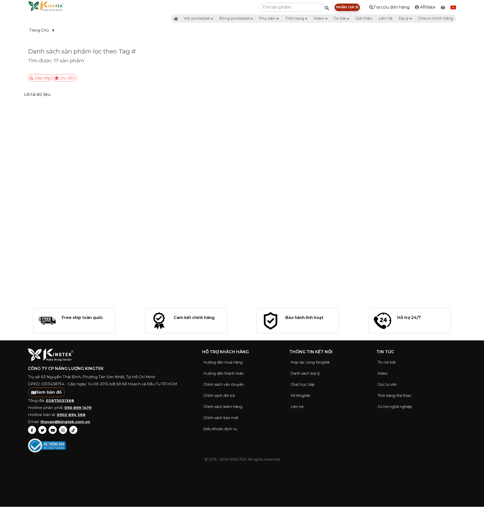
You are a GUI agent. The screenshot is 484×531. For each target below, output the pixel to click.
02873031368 (60, 400)
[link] (425, 7)
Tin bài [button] (340, 18)
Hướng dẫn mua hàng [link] (223, 362)
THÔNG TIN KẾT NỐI (310, 351)
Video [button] (319, 18)
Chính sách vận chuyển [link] (223, 384)
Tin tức (385, 351)
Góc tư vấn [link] (387, 384)
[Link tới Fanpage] (32, 430)
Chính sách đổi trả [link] (219, 395)
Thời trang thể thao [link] (394, 395)
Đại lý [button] (404, 18)
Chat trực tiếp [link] (303, 384)
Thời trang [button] (295, 18)
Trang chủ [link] (39, 30)
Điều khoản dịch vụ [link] (220, 429)
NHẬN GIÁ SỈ (347, 7)
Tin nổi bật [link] (387, 362)
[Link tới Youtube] (53, 430)
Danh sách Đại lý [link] (305, 373)
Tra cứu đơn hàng (391, 7)
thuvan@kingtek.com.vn (65, 421)
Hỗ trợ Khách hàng (225, 351)
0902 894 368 (71, 414)
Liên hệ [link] (385, 18)
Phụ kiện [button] (268, 18)
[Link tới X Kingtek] (42, 430)
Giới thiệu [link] (364, 18)
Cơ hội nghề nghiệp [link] (395, 406)
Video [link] (383, 373)
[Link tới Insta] (63, 430)
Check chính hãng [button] (435, 18)
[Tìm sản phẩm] (328, 8)
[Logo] (46, 7)
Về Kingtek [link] (300, 395)
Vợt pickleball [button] (197, 18)
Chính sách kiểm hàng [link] (222, 406)
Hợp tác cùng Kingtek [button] (310, 362)
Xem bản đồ (49, 392)
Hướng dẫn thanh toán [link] (223, 373)
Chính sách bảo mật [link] (220, 418)
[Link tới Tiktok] (73, 430)
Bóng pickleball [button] (235, 18)
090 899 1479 (78, 407)
